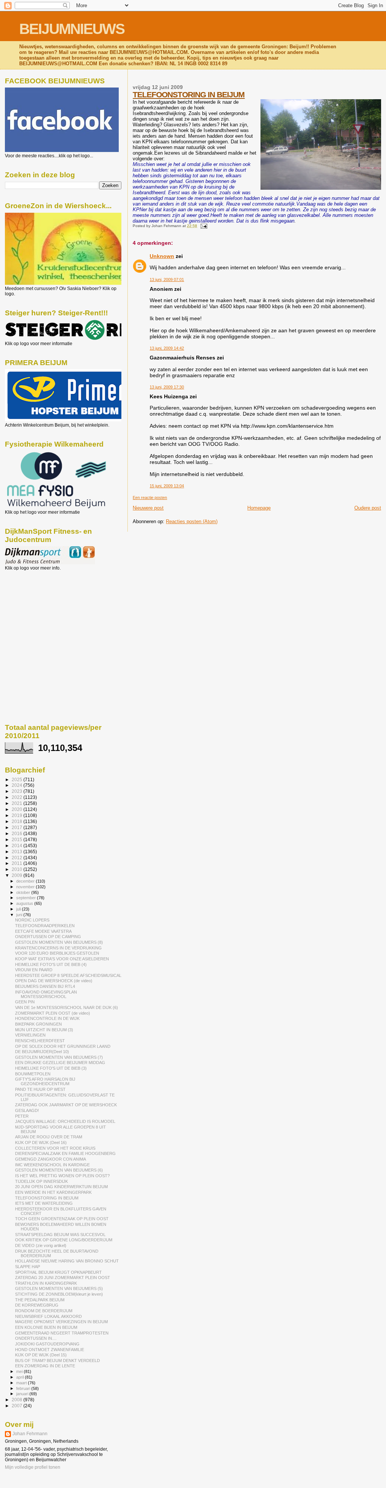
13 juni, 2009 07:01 (167, 279)
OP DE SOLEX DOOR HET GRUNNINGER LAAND (62, 1046)
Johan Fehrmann (29, 1433)
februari (23, 1388)
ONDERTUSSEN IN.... (36, 1338)
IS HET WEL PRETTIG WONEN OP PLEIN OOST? (62, 1175)
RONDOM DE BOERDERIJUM (43, 1310)
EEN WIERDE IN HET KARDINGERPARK (53, 1192)
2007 (17, 1405)
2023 (17, 791)
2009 (17, 875)
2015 (17, 839)
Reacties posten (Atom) (192, 521)
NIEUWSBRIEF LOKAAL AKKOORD (48, 1316)
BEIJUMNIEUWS (71, 29)
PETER (22, 1116)
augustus (25, 903)
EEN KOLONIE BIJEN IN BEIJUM (46, 1327)
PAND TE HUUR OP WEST (40, 1089)
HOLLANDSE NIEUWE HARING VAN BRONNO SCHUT (67, 1261)
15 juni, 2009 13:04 (167, 486)
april (20, 1377)
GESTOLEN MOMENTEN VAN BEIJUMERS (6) (59, 1170)
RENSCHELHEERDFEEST (40, 1040)
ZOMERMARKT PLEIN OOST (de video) (52, 1013)
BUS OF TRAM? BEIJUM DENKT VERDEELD (57, 1360)
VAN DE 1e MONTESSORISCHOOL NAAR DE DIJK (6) (66, 1007)
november (26, 887)
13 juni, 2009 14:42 (167, 348)
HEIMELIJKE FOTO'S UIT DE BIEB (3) (51, 1068)
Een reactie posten (150, 497)
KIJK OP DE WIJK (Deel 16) (41, 1142)
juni (19, 914)
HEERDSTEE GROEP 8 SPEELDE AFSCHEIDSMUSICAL (68, 975)
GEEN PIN (25, 1002)
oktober (23, 892)
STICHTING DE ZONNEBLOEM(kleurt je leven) (59, 1294)
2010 (17, 869)
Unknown (162, 256)
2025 (17, 779)
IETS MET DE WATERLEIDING (44, 1203)
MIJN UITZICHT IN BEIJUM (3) (44, 1029)
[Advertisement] (39, 611)
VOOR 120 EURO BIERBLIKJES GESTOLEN (57, 953)
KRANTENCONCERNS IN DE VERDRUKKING (58, 948)
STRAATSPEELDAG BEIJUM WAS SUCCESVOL (60, 1234)
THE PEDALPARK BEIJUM (39, 1300)
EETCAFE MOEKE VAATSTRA (43, 931)
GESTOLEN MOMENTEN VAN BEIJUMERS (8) (59, 942)
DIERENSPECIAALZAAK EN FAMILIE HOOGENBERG (65, 1153)
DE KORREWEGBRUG (36, 1305)
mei (20, 1371)
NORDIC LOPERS (32, 920)
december (26, 881)
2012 (17, 857)
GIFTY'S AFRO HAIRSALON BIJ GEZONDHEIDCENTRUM (45, 1081)
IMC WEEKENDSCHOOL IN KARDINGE (52, 1164)
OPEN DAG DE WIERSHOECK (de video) (53, 980)
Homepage (259, 508)
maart (22, 1383)
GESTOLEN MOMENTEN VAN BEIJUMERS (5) (59, 1288)
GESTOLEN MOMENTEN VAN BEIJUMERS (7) (59, 1057)
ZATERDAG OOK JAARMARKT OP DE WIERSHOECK (66, 1105)
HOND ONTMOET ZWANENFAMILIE (49, 1349)
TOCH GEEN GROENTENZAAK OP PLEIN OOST (62, 1218)
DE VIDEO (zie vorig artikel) (40, 1245)
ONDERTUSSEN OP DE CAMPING (48, 936)
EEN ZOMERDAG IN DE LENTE (45, 1366)
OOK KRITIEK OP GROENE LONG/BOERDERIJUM (63, 1240)
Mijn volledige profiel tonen (32, 1467)
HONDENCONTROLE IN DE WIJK (47, 1018)
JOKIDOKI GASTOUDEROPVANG (47, 1344)
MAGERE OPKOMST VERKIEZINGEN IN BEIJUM (61, 1321)
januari (22, 1393)
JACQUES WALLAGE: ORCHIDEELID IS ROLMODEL (65, 1121)
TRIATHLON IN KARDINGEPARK (46, 1283)
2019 (17, 815)
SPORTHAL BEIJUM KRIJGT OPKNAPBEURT (58, 1272)
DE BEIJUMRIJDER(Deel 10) (42, 1051)
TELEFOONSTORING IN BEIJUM (189, 94)
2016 (17, 833)
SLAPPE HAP (27, 1266)
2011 (17, 863)
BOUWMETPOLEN (33, 1074)
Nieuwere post (148, 508)
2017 (17, 827)
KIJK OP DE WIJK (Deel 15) (41, 1355)
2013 (17, 851)
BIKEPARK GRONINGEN (38, 1024)
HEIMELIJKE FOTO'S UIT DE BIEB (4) (51, 964)
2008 (17, 1399)
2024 (17, 785)
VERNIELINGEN (30, 1035)
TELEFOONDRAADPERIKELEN (45, 925)
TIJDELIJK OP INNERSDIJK (41, 1181)
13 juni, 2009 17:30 (167, 387)
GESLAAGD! (27, 1110)
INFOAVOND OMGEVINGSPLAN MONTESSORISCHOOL (46, 994)
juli (19, 909)
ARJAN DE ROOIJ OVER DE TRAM (48, 1137)
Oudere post (367, 508)
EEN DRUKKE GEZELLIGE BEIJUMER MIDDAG (60, 1062)
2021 (17, 803)
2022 (17, 797)
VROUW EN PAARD (33, 969)
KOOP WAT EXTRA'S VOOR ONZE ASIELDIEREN (62, 959)
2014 (17, 845)
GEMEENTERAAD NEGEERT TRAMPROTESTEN (62, 1333)
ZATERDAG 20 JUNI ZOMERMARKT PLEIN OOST (62, 1277)
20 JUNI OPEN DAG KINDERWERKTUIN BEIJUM (61, 1186)
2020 (17, 809)
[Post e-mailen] (202, 226)
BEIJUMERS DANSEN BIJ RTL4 (45, 986)
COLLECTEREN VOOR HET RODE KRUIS (55, 1148)
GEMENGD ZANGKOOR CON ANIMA (50, 1159)
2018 (17, 821)
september (26, 897)
